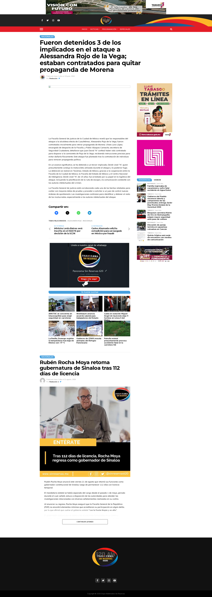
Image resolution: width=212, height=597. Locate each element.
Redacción (53, 78)
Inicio (84, 29)
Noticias (94, 29)
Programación (109, 29)
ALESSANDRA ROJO (75, 221)
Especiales (125, 29)
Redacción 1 (54, 382)
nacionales (88, 221)
